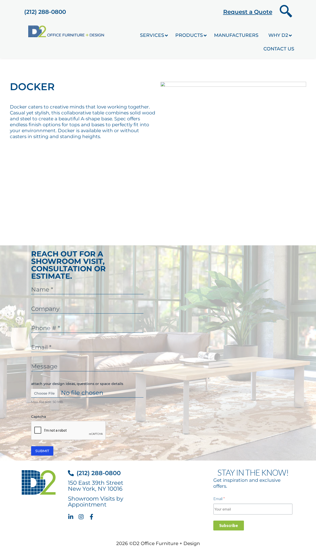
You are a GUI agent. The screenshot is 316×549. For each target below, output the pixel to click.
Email (219, 498)
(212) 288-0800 (45, 11)
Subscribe (228, 525)
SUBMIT (42, 451)
